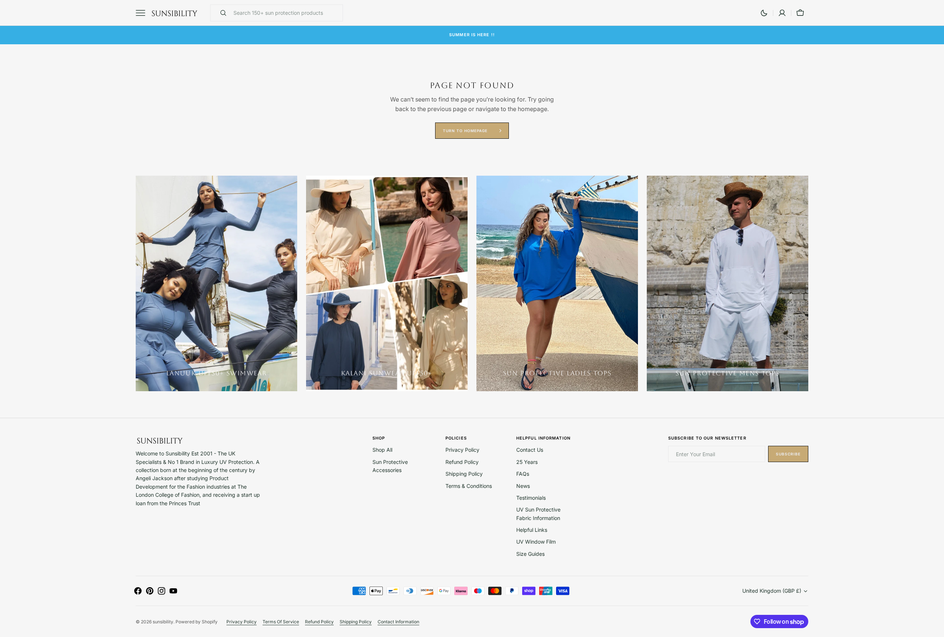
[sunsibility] (174, 13)
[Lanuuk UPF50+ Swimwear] (216, 283)
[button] (782, 13)
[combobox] (286, 13)
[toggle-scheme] (764, 13)
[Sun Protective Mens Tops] (727, 283)
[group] (216, 283)
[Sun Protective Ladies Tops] (557, 283)
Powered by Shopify (197, 621)
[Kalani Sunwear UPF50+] (387, 283)
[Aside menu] (143, 13)
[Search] (220, 13)
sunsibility (163, 621)
